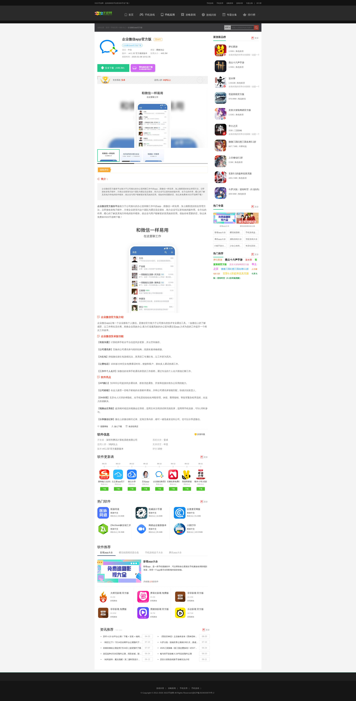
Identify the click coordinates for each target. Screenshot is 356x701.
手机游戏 (210, 3)
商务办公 (122, 28)
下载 (104, 489)
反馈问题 (201, 434)
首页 (131, 14)
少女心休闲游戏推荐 (236, 246)
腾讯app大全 (220, 239)
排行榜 (258, 3)
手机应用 (220, 3)
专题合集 (249, 3)
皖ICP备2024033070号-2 (203, 693)
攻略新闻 (229, 3)
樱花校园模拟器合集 (236, 232)
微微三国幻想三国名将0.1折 (235, 269)
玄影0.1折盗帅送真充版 (236, 273)
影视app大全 (150, 561)
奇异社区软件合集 (252, 246)
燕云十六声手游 (234, 259)
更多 (204, 457)
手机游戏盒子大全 (252, 232)
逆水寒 (248, 260)
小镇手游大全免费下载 (220, 246)
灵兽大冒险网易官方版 (239, 264)
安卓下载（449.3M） (115, 68)
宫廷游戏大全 (251, 239)
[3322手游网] (103, 11)
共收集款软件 (150, 581)
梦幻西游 (217, 260)
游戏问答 (239, 3)
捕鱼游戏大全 (236, 239)
